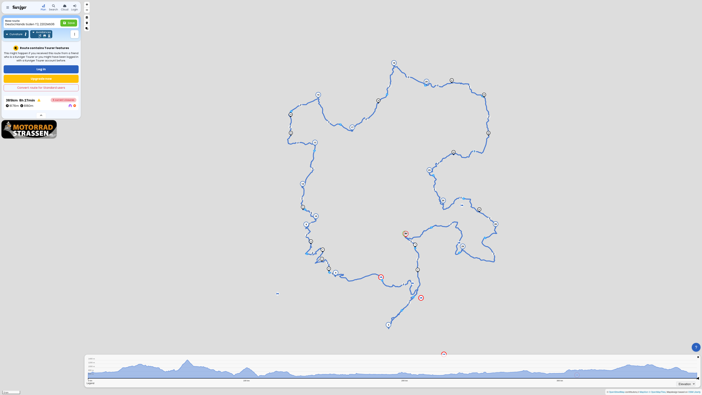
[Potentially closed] (74, 106)
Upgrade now (41, 79)
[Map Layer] (87, 17)
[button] (277, 294)
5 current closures (63, 99)
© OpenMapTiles (657, 391)
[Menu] (7, 8)
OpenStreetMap (617, 391)
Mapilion (644, 391)
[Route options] (75, 34)
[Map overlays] (87, 28)
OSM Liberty (694, 391)
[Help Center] (696, 347)
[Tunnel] (70, 106)
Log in (41, 69)
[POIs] (87, 23)
